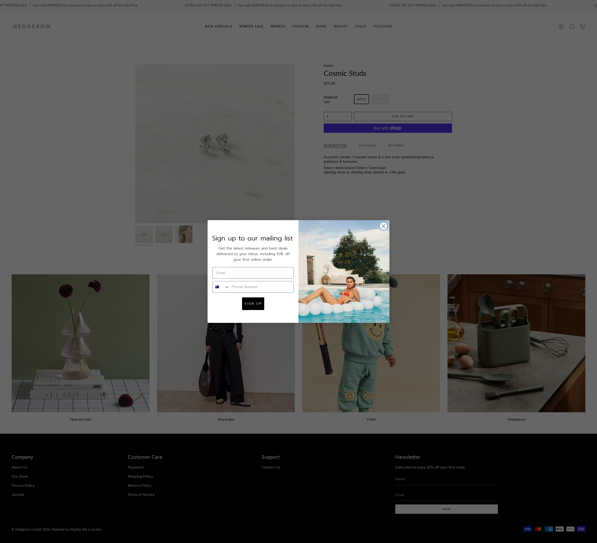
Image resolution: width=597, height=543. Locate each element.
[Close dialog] (383, 226)
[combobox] (221, 287)
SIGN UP (253, 303)
